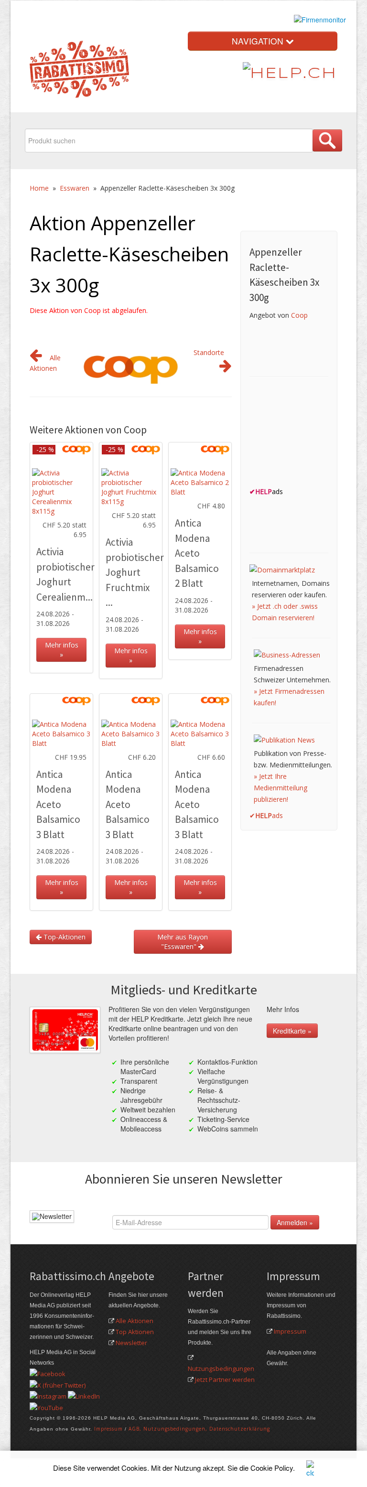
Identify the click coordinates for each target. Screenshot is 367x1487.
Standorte (209, 352)
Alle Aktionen (134, 1320)
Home (39, 188)
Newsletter (131, 1342)
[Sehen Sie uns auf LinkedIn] (84, 1395)
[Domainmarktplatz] (282, 568)
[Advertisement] (308, 435)
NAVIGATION (259, 41)
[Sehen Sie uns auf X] (58, 1384)
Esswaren (74, 188)
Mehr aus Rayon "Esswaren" (182, 941)
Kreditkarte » (292, 1030)
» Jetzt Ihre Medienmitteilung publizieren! (280, 788)
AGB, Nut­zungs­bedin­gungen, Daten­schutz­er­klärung (199, 1428)
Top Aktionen (135, 1331)
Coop (299, 315)
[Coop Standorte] (225, 368)
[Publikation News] (284, 739)
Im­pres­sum (108, 1428)
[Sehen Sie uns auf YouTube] (46, 1406)
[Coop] (131, 366)
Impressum (290, 1331)
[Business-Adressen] (287, 653)
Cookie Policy (271, 1468)
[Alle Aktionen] (36, 357)
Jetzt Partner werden (225, 1379)
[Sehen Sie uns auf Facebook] (47, 1373)
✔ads (266, 815)
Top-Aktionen (64, 936)
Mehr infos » (61, 649)
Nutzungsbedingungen (221, 1368)
